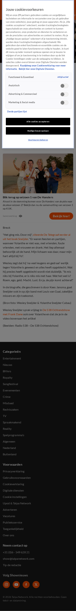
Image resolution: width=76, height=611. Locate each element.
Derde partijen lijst (17, 111)
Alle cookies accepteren (38, 121)
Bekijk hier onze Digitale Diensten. (37, 69)
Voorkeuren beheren (38, 140)
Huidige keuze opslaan (38, 131)
